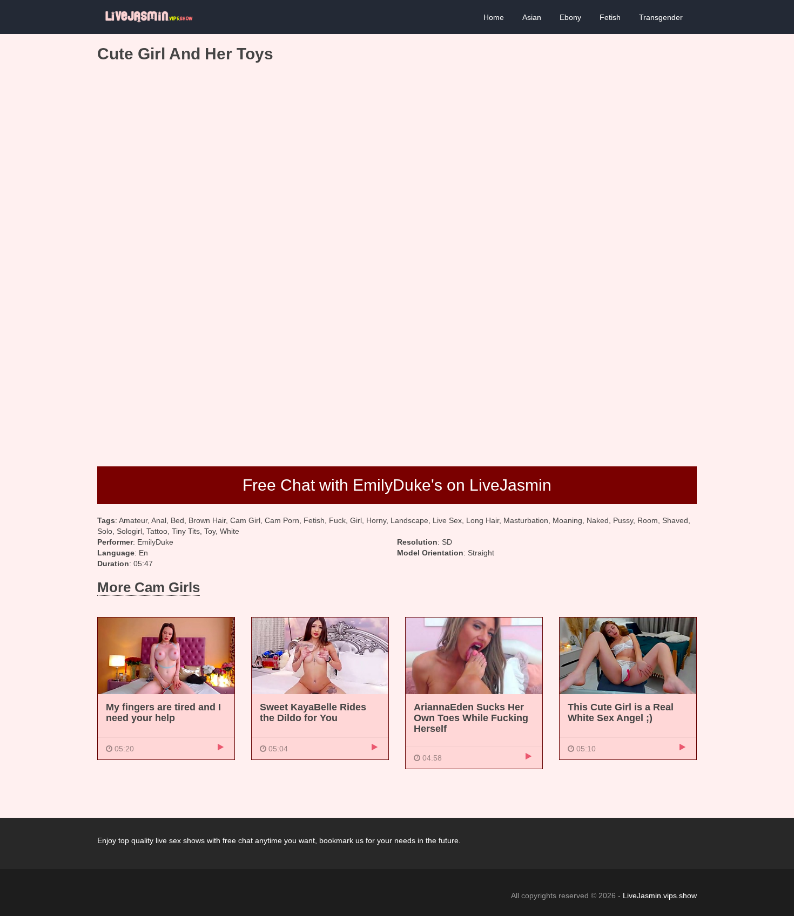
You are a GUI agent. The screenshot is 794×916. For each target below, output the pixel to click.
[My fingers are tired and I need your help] (166, 655)
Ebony (570, 17)
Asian (531, 17)
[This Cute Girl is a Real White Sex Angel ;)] (628, 655)
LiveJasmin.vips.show (660, 895)
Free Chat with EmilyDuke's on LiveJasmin (397, 485)
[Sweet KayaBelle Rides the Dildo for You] (320, 655)
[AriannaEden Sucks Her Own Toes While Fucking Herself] (474, 655)
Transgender (661, 17)
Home (493, 17)
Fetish (610, 17)
